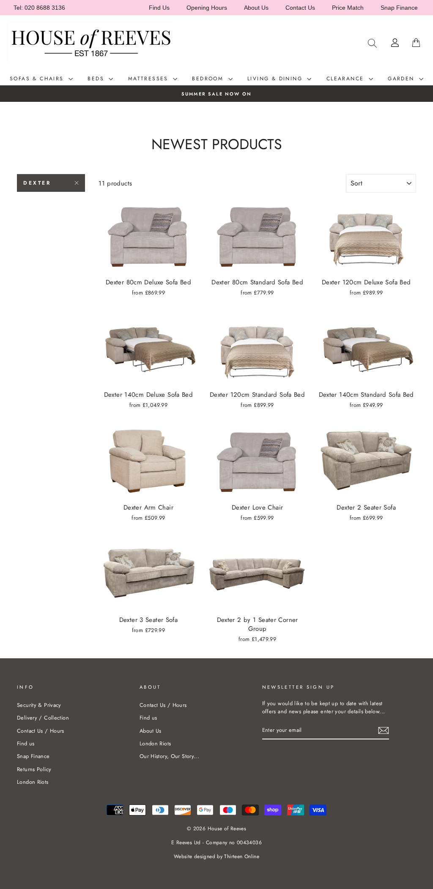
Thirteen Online (241, 856)
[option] (216, 94)
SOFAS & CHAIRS (38, 78)
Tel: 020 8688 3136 (39, 7)
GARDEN (402, 78)
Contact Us (300, 7)
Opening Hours (206, 7)
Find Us (159, 7)
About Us (256, 7)
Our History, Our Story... (169, 756)
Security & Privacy (39, 705)
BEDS (97, 78)
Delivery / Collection (43, 718)
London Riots (33, 782)
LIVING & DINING (276, 78)
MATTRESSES (149, 78)
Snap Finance (399, 7)
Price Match (348, 7)
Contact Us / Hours (40, 731)
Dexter (37, 183)
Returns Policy (34, 769)
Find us (26, 743)
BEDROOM (209, 78)
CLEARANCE (346, 78)
